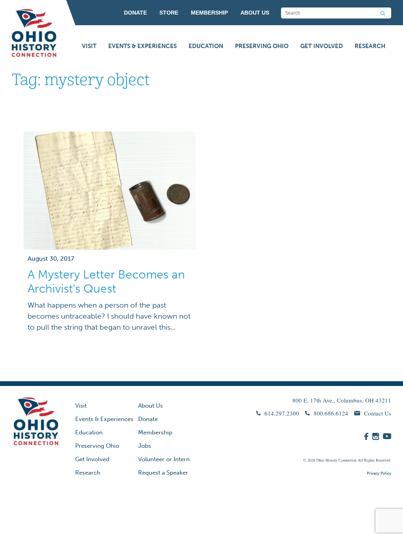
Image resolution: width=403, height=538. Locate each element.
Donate (148, 419)
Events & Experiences (142, 46)
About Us (150, 405)
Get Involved (321, 46)
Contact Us (377, 413)
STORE (168, 12)
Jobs (144, 445)
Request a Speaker (163, 472)
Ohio (320, 460)
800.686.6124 (331, 413)
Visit (89, 46)
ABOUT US (254, 12)
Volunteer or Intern (164, 459)
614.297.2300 (281, 413)
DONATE (135, 12)
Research (370, 46)
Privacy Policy (379, 473)
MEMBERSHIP (209, 12)
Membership (155, 432)
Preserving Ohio (261, 46)
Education (206, 46)
